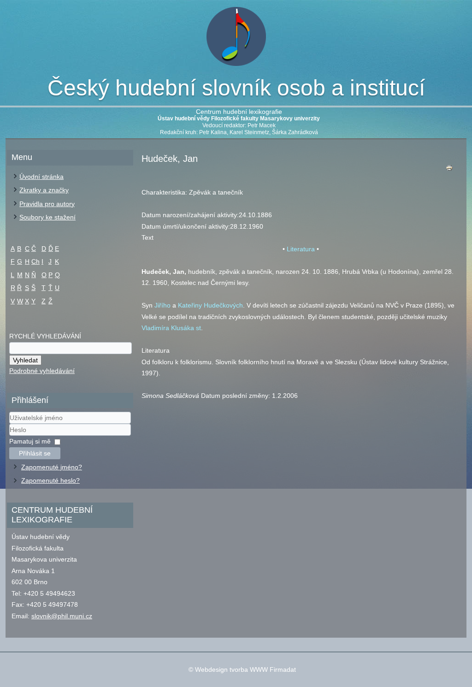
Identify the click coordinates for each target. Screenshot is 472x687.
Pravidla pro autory (47, 203)
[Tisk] (449, 170)
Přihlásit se (35, 453)
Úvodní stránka (41, 176)
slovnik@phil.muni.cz (61, 616)
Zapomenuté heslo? (50, 480)
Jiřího (162, 305)
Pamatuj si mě (30, 441)
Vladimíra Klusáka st (171, 328)
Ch (35, 261)
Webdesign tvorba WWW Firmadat (245, 669)
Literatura (301, 249)
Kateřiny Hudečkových (210, 305)
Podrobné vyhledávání (42, 370)
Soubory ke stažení (47, 217)
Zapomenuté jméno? (51, 467)
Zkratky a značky (44, 190)
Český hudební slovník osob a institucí (236, 88)
